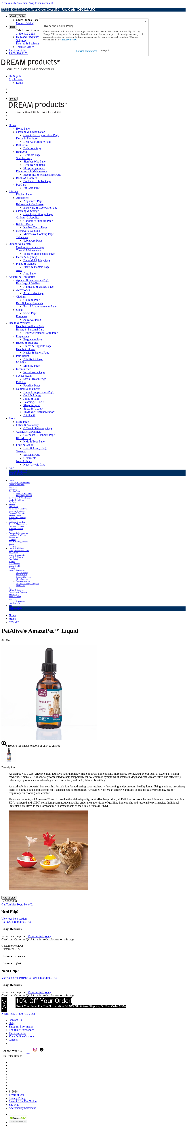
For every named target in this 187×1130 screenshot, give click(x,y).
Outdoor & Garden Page (30, 247)
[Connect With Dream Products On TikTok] (41, 1052)
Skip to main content (41, 3)
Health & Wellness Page (30, 326)
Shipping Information (21, 1026)
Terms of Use (16, 1094)
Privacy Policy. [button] (69, 39)
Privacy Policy (17, 1098)
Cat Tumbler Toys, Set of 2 (17, 904)
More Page (22, 421)
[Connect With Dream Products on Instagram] (34, 1052)
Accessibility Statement (14, 3)
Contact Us (15, 1019)
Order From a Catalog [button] (28, 19)
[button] (105, 50)
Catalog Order (17, 16)
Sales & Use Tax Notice (23, 1101)
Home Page (23, 128)
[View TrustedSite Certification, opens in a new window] (18, 1122)
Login (19, 82)
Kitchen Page (24, 194)
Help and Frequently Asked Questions (38, 36)
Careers (13, 1039)
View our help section (14, 918)
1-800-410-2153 (25, 33)
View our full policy (39, 936)
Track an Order (25, 46)
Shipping (21, 40)
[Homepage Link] (30, 69)
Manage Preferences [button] (86, 51)
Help (12, 26)
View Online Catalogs (21, 1036)
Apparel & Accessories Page (32, 280)
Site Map (14, 1104)
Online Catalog (25, 23)
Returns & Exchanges (28, 43)
